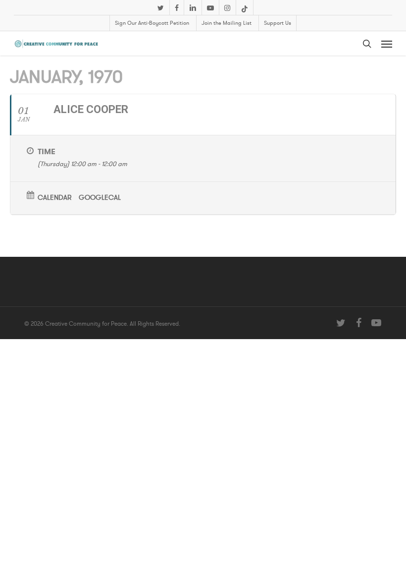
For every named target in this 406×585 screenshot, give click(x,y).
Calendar (54, 197)
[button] (386, 44)
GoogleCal (100, 197)
